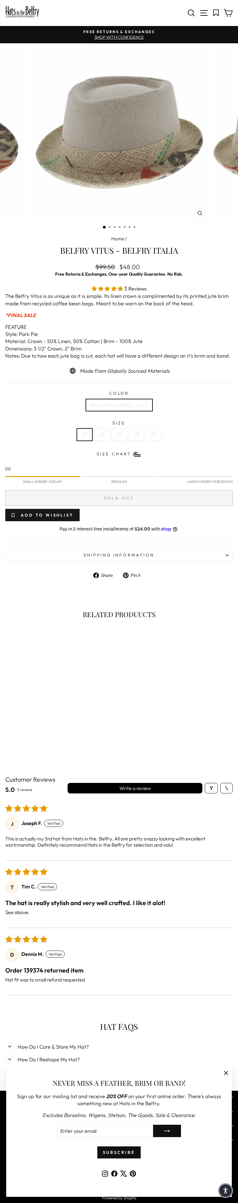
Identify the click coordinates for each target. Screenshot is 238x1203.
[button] (108, 288)
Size (119, 422)
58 (136, 434)
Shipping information (119, 554)
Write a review (135, 788)
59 (153, 434)
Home (117, 239)
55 (84, 434)
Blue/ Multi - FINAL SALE (119, 405)
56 (102, 434)
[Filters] (211, 788)
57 (119, 434)
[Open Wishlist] (216, 13)
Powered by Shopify (119, 1197)
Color (119, 393)
